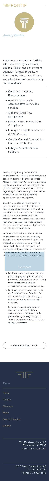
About (6, 412)
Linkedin (7, 426)
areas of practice (24, 345)
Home (6, 393)
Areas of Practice (11, 419)
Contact (7, 399)
